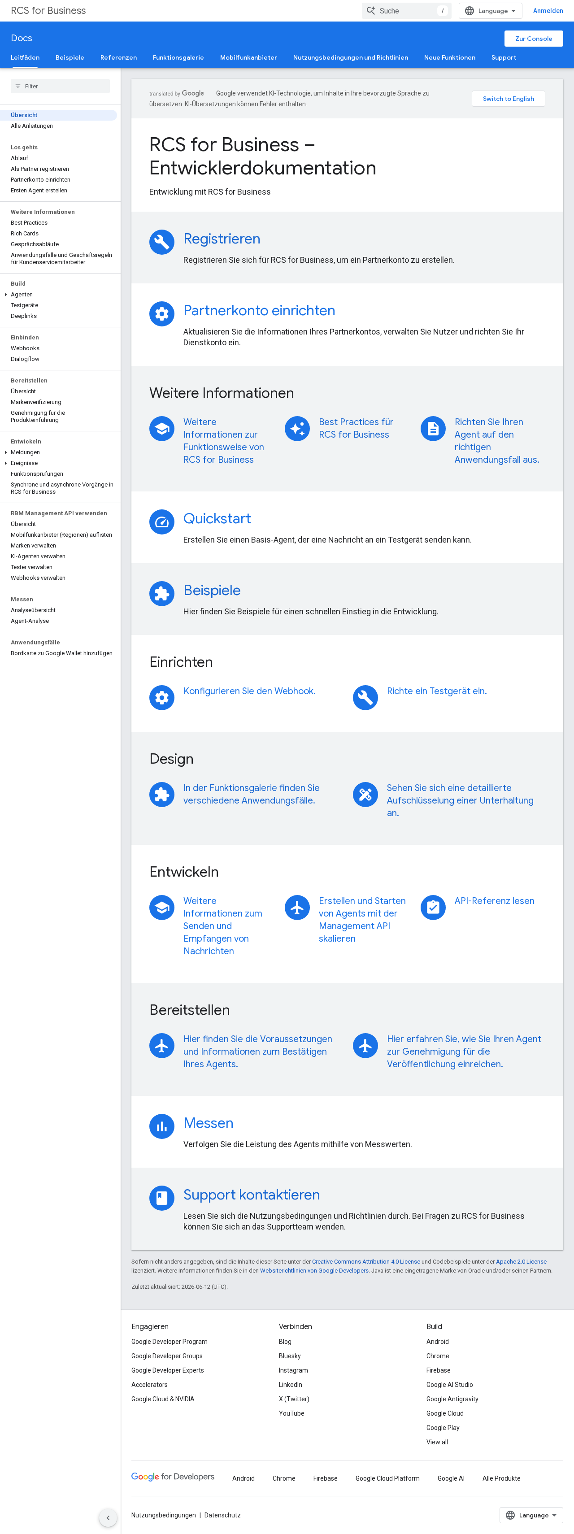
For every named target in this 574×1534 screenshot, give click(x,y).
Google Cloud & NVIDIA (163, 1399)
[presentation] (347, 156)
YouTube (291, 1413)
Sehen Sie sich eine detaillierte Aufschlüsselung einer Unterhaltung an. (460, 800)
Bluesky (290, 1356)
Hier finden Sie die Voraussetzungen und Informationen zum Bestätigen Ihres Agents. (257, 1052)
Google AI (451, 1478)
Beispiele (70, 57)
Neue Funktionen (449, 57)
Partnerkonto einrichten (259, 310)
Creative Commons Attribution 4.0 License (366, 1261)
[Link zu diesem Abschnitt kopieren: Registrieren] (273, 240)
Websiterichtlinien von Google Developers (314, 1270)
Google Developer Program (169, 1341)
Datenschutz (222, 1515)
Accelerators (149, 1384)
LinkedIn (290, 1384)
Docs (21, 38)
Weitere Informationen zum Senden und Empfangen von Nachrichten (222, 926)
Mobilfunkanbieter (248, 57)
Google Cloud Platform (388, 1478)
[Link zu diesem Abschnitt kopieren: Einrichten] (225, 663)
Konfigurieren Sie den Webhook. (249, 691)
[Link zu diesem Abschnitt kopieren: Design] (206, 760)
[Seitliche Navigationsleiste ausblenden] (108, 1518)
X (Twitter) (294, 1399)
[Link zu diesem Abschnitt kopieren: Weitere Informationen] (306, 394)
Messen (208, 1123)
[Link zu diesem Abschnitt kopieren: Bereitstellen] (242, 1011)
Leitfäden (25, 57)
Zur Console (533, 39)
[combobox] (407, 11)
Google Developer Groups (167, 1356)
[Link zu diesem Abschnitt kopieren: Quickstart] (263, 519)
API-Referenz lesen (495, 901)
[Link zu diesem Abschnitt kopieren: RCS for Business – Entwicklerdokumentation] (390, 169)
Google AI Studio (449, 1384)
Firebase (438, 1370)
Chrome (437, 1356)
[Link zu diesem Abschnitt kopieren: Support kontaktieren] (332, 1196)
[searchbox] (60, 86)
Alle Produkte (502, 1478)
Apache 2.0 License (521, 1261)
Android (437, 1341)
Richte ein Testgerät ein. (437, 691)
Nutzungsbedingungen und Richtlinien (350, 57)
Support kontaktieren (251, 1195)
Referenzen (118, 57)
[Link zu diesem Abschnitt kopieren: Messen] (246, 1124)
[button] (58, 294)
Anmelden (548, 10)
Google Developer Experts (167, 1370)
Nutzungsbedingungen (163, 1515)
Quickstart (217, 518)
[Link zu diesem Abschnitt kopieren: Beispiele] (253, 591)
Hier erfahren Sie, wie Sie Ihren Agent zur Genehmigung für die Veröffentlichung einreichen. (464, 1052)
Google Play (443, 1427)
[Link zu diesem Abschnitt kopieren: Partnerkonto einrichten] (348, 311)
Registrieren (222, 239)
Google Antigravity (452, 1399)
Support (503, 57)
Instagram (293, 1370)
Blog (285, 1341)
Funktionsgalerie (178, 57)
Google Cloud (445, 1413)
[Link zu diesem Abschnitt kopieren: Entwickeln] (231, 873)
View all (437, 1442)
